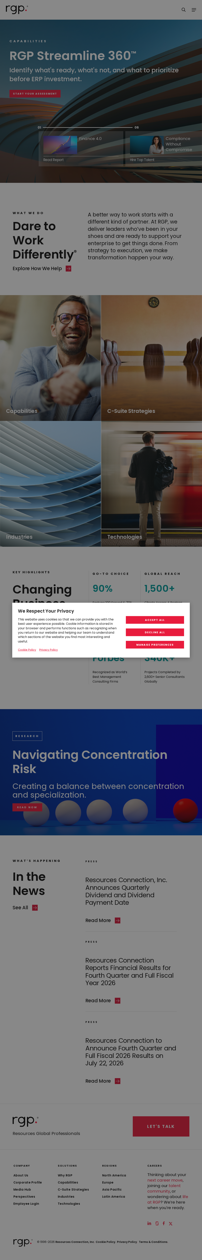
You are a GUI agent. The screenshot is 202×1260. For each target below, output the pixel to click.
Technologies (69, 1204)
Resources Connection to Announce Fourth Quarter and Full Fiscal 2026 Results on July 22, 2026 (130, 1052)
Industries (66, 1197)
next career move (165, 1180)
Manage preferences (155, 644)
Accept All (155, 620)
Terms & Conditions (153, 1242)
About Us (20, 1175)
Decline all (155, 632)
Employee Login (26, 1204)
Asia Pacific (112, 1189)
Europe (108, 1182)
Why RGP (65, 1175)
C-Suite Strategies (73, 1189)
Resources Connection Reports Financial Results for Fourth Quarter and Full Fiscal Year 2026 (129, 971)
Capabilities (68, 1182)
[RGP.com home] (17, 10)
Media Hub (22, 1189)
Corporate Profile (27, 1182)
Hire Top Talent (75, 105)
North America (114, 1175)
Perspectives (24, 1197)
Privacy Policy (127, 1242)
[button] (27, 807)
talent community (164, 1188)
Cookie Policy (27, 650)
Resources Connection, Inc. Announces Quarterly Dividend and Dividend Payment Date (126, 891)
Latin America (113, 1197)
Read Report (53, 159)
